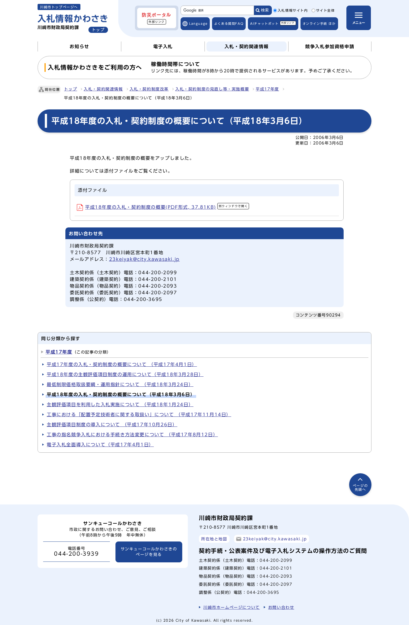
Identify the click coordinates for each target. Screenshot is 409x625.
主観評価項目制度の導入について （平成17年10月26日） (112, 424)
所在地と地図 (214, 539)
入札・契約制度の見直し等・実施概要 (212, 89)
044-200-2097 (276, 584)
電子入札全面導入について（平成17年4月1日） (100, 444)
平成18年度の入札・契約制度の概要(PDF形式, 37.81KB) (166, 207)
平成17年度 (267, 89)
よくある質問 (228, 23)
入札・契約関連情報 (103, 89)
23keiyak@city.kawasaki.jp (144, 259)
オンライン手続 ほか (319, 23)
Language (198, 23)
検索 (265, 10)
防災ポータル (156, 18)
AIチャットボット (272, 23)
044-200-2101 (276, 568)
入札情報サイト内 (293, 10)
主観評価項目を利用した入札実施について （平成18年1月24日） (120, 404)
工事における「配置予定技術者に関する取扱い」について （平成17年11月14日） (139, 414)
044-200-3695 (263, 592)
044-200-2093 (276, 576)
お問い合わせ (281, 607)
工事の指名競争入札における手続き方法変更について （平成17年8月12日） (132, 434)
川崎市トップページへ (59, 7)
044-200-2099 (276, 560)
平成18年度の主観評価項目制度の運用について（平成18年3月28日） (125, 374)
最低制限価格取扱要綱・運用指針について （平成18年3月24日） (120, 384)
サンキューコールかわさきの (149, 552)
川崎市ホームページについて (231, 607)
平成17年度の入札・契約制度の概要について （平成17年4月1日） (122, 364)
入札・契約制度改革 (149, 89)
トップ (70, 89)
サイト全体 (325, 10)
